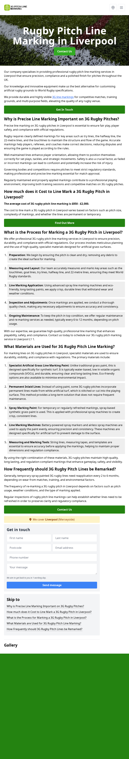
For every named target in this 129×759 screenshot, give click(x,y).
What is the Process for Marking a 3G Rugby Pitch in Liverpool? (47, 617)
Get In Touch (64, 109)
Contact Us (64, 51)
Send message (51, 585)
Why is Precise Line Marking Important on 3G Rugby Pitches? (45, 606)
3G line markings (63, 97)
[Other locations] (113, 7)
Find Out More (64, 223)
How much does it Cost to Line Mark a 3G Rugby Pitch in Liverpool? (49, 612)
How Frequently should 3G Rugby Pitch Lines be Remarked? (44, 629)
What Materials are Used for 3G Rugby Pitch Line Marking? (44, 623)
